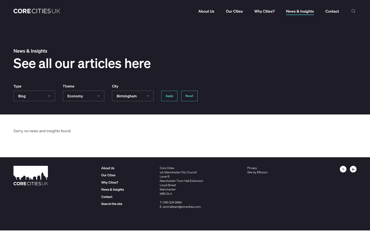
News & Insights (300, 11)
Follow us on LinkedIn (353, 169)
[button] (34, 96)
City (115, 86)
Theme (68, 86)
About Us (206, 11)
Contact (332, 11)
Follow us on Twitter (343, 169)
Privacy (252, 168)
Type (17, 86)
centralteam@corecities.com (182, 207)
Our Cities (234, 11)
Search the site (354, 11)
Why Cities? (264, 11)
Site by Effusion (257, 172)
